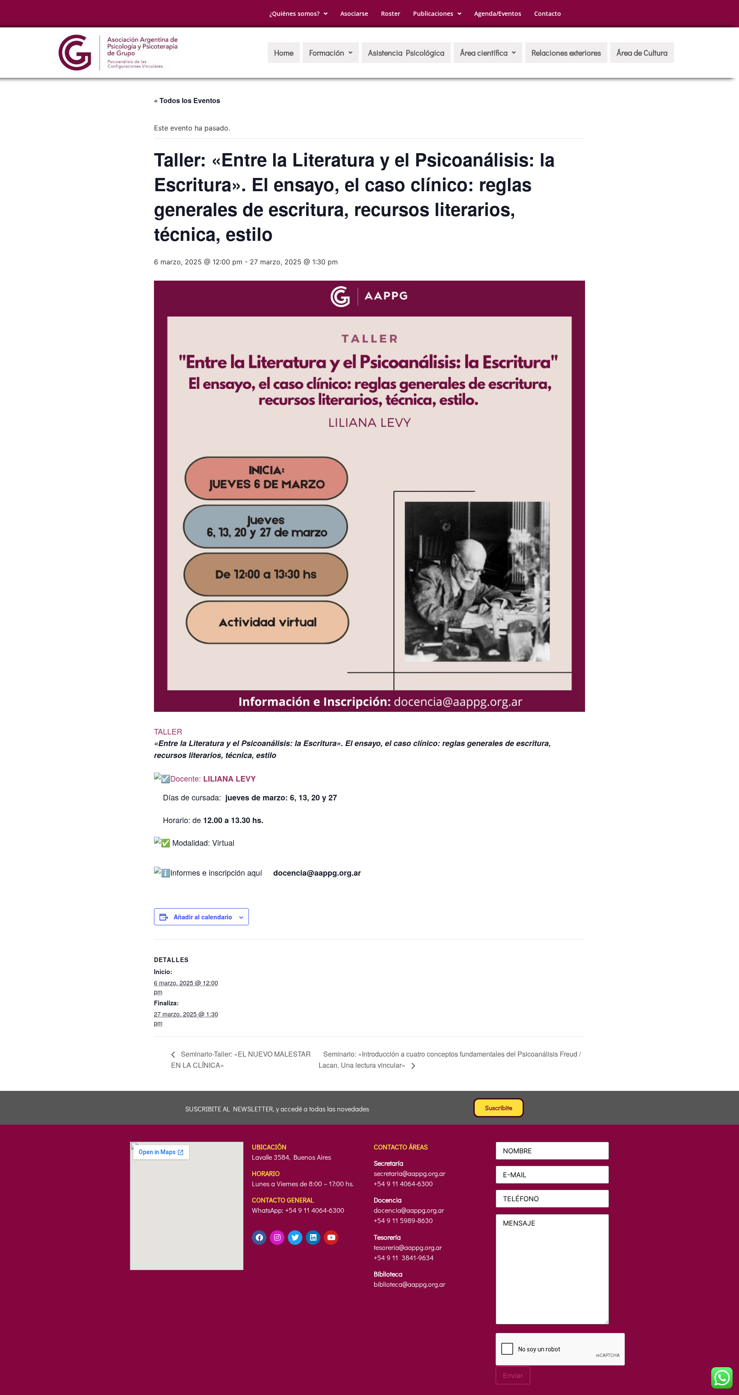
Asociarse (354, 13)
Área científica (484, 52)
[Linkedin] (313, 1237)
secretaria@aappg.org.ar (409, 1173)
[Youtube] (331, 1237)
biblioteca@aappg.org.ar (409, 1283)
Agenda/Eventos (497, 13)
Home (283, 52)
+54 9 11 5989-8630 (403, 1220)
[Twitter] (295, 1237)
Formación (326, 52)
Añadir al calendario (203, 916)
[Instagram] (277, 1237)
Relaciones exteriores (566, 52)
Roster (390, 13)
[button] (298, 13)
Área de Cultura (642, 52)
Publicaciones (433, 13)
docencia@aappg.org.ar (409, 1209)
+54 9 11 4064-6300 (403, 1183)
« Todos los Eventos (187, 100)
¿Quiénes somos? (294, 13)
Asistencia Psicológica (406, 52)
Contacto (547, 13)
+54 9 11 (387, 1257)
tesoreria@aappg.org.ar (408, 1247)
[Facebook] (259, 1237)
